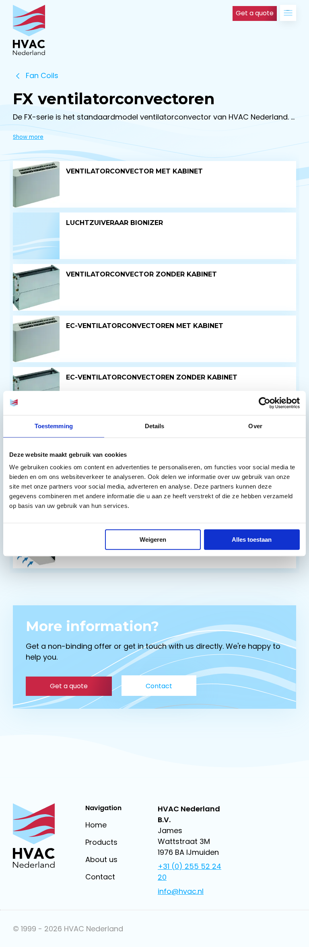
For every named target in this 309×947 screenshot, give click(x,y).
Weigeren (153, 539)
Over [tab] (255, 426)
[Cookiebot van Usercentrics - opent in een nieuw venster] (264, 403)
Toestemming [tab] (54, 426)
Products (101, 842)
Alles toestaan (252, 539)
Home (96, 825)
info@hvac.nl (181, 891)
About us (101, 859)
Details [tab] (155, 426)
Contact (100, 877)
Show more (28, 137)
